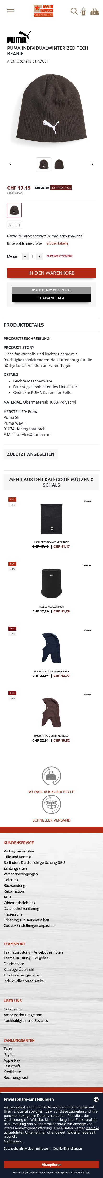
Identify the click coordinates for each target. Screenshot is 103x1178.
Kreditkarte (12, 1071)
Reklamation (14, 891)
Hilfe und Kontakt (17, 857)
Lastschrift (12, 1066)
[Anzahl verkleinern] (25, 256)
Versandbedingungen (21, 874)
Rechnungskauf (16, 1077)
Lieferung (11, 880)
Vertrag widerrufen (19, 851)
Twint (8, 1049)
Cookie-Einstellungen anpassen (29, 925)
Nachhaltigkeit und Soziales (26, 1020)
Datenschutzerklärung (21, 908)
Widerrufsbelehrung (19, 902)
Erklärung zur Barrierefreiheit (26, 920)
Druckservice (14, 963)
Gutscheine (13, 1009)
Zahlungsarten (15, 868)
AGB (7, 897)
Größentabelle (57, 243)
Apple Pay (12, 1060)
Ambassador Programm (23, 1015)
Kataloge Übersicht (19, 969)
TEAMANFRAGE (51, 298)
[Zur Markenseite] (19, 37)
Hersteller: (15, 411)
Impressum (13, 914)
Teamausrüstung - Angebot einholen (33, 952)
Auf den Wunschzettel (53, 290)
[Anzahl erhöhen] (39, 256)
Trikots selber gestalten (22, 975)
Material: (13, 402)
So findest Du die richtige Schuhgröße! (34, 862)
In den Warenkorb (52, 273)
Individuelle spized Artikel (24, 981)
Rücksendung (14, 885)
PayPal (9, 1054)
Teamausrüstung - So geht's (26, 958)
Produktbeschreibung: (27, 338)
